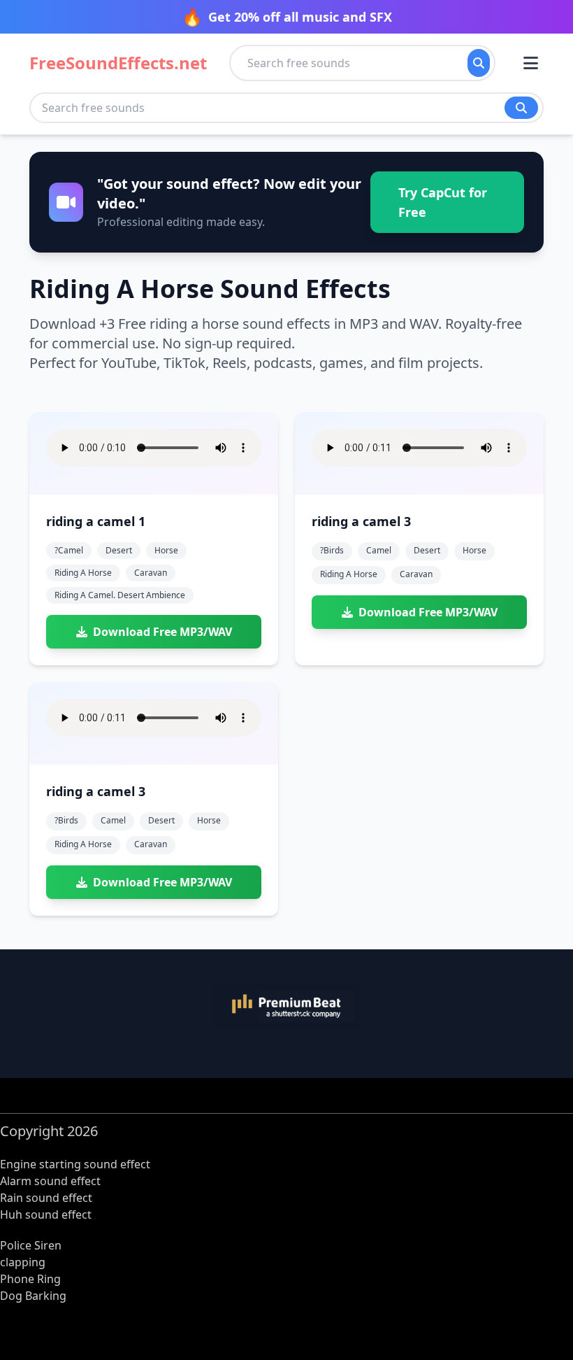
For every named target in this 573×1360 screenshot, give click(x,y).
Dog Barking (33, 1295)
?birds (332, 550)
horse (166, 550)
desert (119, 550)
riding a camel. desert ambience (120, 595)
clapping (22, 1262)
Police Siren (30, 1245)
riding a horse (83, 573)
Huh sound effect (46, 1214)
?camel (69, 550)
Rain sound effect (46, 1197)
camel (378, 550)
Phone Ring (30, 1279)
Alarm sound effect (50, 1181)
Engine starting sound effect (75, 1164)
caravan (150, 573)
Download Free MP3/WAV (162, 631)
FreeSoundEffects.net (118, 63)
